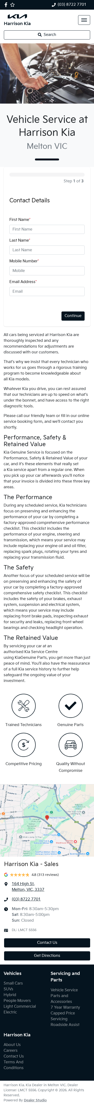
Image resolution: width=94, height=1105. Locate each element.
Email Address (23, 282)
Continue (73, 316)
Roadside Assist (65, 1025)
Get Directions (47, 955)
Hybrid (10, 995)
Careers (11, 1050)
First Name (19, 220)
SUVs (8, 989)
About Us (12, 1045)
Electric (10, 1012)
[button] (84, 20)
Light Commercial (20, 1006)
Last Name (19, 240)
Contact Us (47, 942)
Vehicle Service (64, 990)
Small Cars (13, 983)
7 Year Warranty (65, 1007)
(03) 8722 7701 (72, 4)
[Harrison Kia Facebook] (7, 4)
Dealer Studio (35, 1100)
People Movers (17, 1001)
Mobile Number (24, 261)
